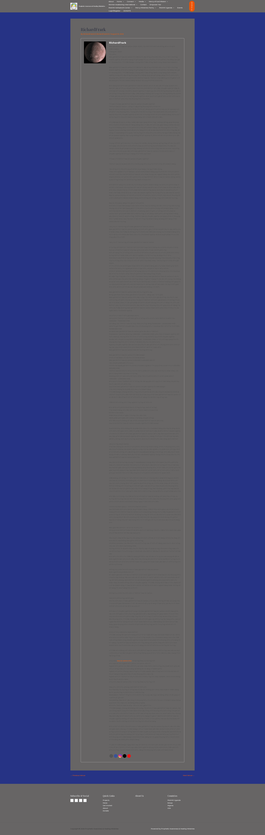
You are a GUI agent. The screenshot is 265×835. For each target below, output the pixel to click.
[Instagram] (80, 800)
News (105, 803)
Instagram (120, 756)
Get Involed (107, 805)
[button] (123, 1)
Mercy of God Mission (157, 1)
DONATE (127, 11)
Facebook (115, 756)
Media (141, 1)
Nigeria (170, 805)
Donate (106, 811)
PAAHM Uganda (165, 8)
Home (119, 1)
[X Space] (76, 800)
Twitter (124, 756)
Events (180, 8)
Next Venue (188, 775)
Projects (106, 800)
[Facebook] (71, 800)
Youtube (129, 756)
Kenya (169, 803)
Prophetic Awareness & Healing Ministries (92, 6)
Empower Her (155, 5)
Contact (143, 5)
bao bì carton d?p (124, 661)
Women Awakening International (122, 5)
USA (169, 808)
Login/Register (114, 11)
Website (111, 756)
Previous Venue (78, 775)
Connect (130, 1)
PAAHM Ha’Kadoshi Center (119, 8)
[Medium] (85, 800)
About (111, 1)
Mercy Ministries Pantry (144, 8)
